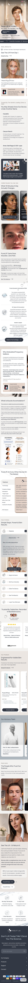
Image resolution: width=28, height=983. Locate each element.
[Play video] (12, 794)
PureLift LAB (8, 981)
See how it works (13, 569)
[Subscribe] (24, 951)
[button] (24, 1)
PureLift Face (6, 693)
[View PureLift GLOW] (23, 92)
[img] (12, 68)
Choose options (10, 710)
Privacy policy (15, 981)
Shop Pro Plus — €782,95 (6, 32)
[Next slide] (27, 72)
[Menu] (2, 5)
